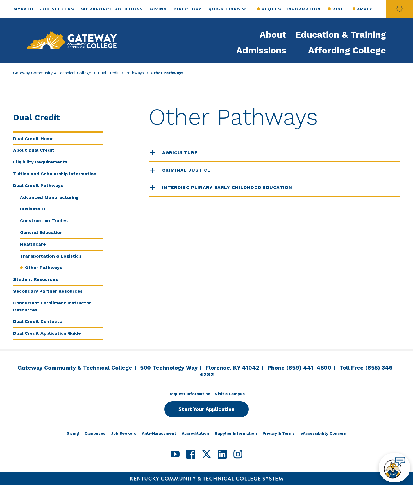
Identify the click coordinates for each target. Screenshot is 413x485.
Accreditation (195, 433)
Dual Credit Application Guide (47, 333)
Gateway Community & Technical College (52, 72)
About (273, 34)
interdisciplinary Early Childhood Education (227, 187)
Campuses (95, 433)
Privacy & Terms (278, 433)
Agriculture (180, 152)
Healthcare (33, 244)
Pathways (135, 72)
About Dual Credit (33, 150)
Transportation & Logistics (50, 256)
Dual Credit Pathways (38, 185)
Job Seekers (57, 9)
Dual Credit (108, 72)
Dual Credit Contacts (37, 321)
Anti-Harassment (159, 433)
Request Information (291, 9)
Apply (365, 9)
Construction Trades (44, 220)
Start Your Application (206, 409)
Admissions (261, 50)
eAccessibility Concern (323, 433)
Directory (188, 9)
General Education (41, 232)
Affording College (347, 50)
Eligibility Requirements (40, 162)
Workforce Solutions (112, 9)
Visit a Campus (230, 393)
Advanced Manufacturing (49, 197)
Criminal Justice (186, 170)
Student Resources (35, 279)
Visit (339, 9)
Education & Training (340, 34)
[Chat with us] (394, 467)
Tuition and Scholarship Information (54, 173)
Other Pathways (43, 267)
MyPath (23, 9)
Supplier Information (236, 433)
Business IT (33, 208)
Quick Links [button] (224, 8)
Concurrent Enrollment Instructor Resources (52, 306)
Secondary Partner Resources (48, 291)
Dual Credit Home (33, 138)
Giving (158, 9)
